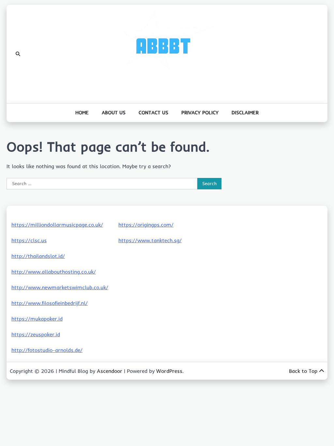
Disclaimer (245, 112)
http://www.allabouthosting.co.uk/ (53, 271)
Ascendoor (109, 371)
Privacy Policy (200, 112)
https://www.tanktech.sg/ (150, 240)
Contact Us (153, 112)
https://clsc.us (29, 240)
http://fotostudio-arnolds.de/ (47, 350)
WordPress (169, 371)
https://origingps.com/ (146, 224)
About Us (114, 112)
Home (82, 112)
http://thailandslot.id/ (38, 256)
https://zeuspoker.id (35, 334)
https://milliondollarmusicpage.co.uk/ (57, 224)
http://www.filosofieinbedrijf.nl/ (49, 303)
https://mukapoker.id (37, 318)
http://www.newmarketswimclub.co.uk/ (59, 287)
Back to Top (303, 371)
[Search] (18, 54)
